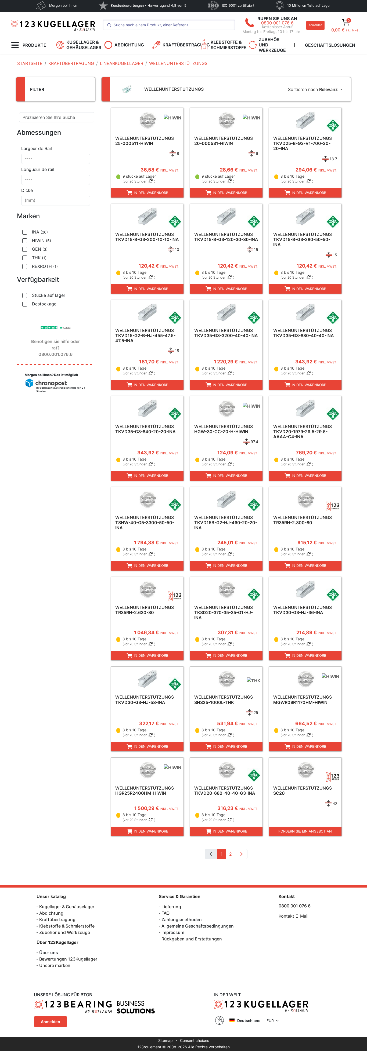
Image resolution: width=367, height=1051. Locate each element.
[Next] (241, 854)
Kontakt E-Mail (293, 916)
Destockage (44, 303)
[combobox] (55, 159)
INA (40, 232)
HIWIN (41, 240)
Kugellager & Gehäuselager (66, 906)
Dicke (27, 190)
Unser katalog (51, 896)
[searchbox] (56, 159)
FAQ (165, 913)
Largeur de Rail (36, 148)
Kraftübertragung (57, 919)
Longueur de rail (37, 169)
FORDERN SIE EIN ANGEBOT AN (305, 831)
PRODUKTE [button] (34, 45)
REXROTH (45, 266)
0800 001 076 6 (277, 22)
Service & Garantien (179, 896)
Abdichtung (51, 913)
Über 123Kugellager (57, 942)
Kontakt (287, 896)
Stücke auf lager (48, 295)
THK (39, 257)
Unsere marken (54, 965)
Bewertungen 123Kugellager (68, 959)
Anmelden (315, 25)
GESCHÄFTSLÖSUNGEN (330, 45)
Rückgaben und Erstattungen (191, 938)
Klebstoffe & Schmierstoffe (67, 926)
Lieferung (171, 906)
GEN (40, 249)
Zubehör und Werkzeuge (64, 932)
